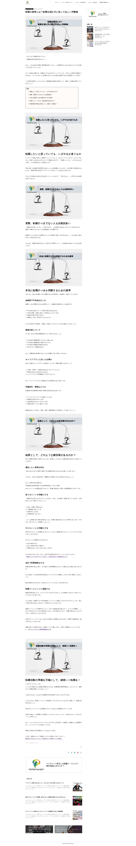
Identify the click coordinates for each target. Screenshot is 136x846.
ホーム (56, 2)
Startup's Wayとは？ (104, 2)
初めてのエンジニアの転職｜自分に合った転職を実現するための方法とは (45, 797)
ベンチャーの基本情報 (80, 2)
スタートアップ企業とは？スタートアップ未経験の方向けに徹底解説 (44, 811)
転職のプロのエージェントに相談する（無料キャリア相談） (44, 738)
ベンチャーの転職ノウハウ (29, 9)
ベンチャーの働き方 (92, 2)
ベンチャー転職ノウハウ (66, 2)
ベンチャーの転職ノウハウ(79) (32, 742)
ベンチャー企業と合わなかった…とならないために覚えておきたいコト (45, 783)
